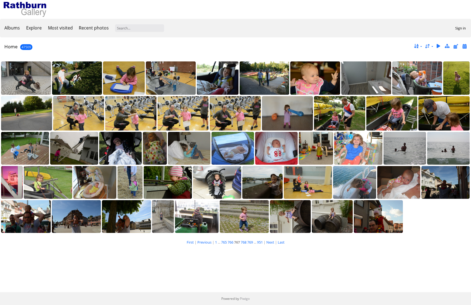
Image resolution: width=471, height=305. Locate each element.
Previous (204, 242)
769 (250, 242)
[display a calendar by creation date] (464, 46)
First (190, 242)
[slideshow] (438, 46)
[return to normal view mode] (447, 46)
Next (270, 242)
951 (260, 242)
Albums (12, 28)
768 (243, 242)
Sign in (460, 28)
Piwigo (245, 298)
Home (11, 46)
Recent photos (94, 28)
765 (224, 242)
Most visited (60, 28)
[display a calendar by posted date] (455, 46)
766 (230, 242)
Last (281, 242)
